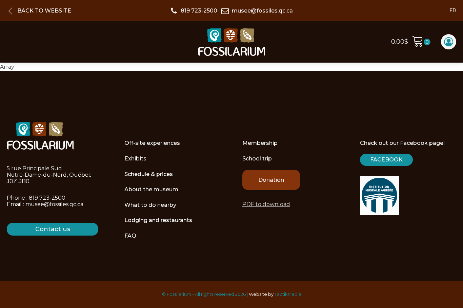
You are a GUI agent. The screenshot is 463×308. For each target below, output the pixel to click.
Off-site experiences (152, 143)
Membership (260, 143)
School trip (257, 158)
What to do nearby (150, 205)
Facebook (386, 159)
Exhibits (135, 158)
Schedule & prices (148, 174)
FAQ (130, 236)
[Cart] (421, 42)
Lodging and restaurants (158, 220)
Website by (261, 294)
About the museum (151, 189)
